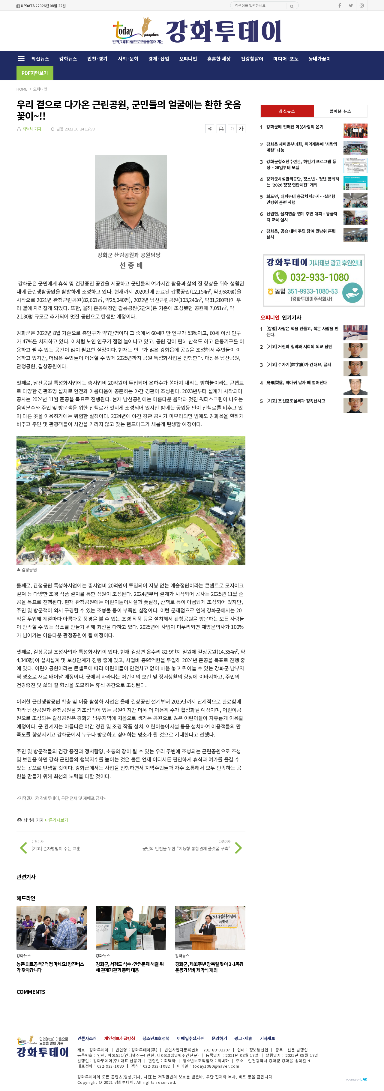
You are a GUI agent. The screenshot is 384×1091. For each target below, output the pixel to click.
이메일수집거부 (190, 1038)
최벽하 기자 (31, 129)
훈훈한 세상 (219, 58)
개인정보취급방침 (119, 1038)
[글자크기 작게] (232, 128)
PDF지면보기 (35, 72)
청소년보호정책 (156, 1038)
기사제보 (267, 1038)
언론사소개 (87, 1038)
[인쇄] (221, 128)
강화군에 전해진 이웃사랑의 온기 (294, 127)
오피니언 (188, 58)
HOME (21, 89)
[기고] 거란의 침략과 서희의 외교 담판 (299, 346)
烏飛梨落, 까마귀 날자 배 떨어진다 (296, 382)
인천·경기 (97, 58)
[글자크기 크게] (240, 128)
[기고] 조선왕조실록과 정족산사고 (295, 401)
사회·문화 (128, 58)
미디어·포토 (285, 58)
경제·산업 (158, 58)
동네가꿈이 (320, 58)
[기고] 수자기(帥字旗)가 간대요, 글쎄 (298, 364)
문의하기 (219, 1038)
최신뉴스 (40, 58)
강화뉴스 (68, 58)
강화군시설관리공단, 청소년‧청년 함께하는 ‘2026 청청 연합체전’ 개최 (302, 182)
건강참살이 (252, 58)
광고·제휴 (243, 1038)
